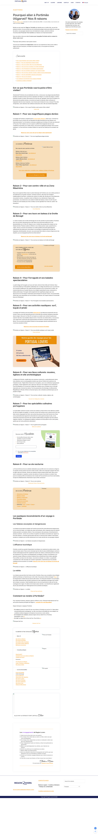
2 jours (28, 504)
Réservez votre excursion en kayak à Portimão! (36, 326)
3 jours (32, 504)
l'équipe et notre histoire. (47, 763)
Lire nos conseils (48, 266)
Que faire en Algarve (20, 638)
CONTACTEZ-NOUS (43, 780)
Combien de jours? (20, 657)
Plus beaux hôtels (20, 664)
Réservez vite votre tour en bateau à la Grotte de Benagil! (36, 236)
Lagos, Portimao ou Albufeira (22, 663)
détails (22, 23)
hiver (24, 502)
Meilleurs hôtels (21, 495)
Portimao (20, 9)
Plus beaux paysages (21, 640)
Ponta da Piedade (20, 672)
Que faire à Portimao (20, 680)
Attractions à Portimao (22, 494)
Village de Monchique (21, 684)
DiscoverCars (25, 254)
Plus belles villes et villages (22, 641)
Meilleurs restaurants (22, 497)
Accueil (15, 9)
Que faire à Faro (19, 683)
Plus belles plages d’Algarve (22, 643)
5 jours (18, 506)
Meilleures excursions (22, 501)
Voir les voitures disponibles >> (24, 267)
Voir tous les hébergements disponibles (36, 175)
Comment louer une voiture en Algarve (25, 655)
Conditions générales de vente (46, 791)
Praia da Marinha (20, 675)
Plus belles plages (21, 499)
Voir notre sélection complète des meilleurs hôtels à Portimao (36, 170)
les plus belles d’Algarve (39, 118)
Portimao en (20, 502)
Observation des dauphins (22, 677)
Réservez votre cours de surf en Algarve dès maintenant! (36, 132)
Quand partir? (19, 654)
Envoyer (19, 456)
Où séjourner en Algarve (21, 661)
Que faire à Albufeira (21, 681)
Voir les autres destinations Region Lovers (23, 789)
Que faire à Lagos (20, 678)
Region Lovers (20, 21)
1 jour (23, 504)
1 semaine (23, 506)
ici (24, 616)
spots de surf (36, 312)
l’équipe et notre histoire (71, 29)
